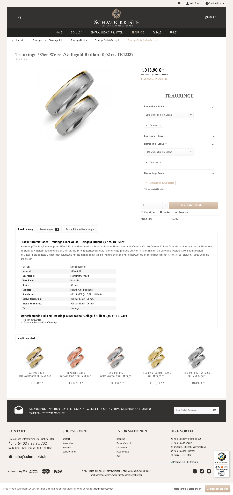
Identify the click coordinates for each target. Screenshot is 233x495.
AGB (118, 456)
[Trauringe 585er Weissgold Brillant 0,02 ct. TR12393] (197, 357)
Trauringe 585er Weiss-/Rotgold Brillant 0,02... (116, 375)
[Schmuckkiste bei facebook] (195, 472)
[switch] (221, 473)
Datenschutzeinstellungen (187, 488)
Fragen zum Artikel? (32, 319)
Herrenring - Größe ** (155, 143)
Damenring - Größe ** (155, 106)
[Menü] (227, 453)
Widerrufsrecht (123, 443)
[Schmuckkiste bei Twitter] (202, 472)
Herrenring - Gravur (154, 173)
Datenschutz (122, 451)
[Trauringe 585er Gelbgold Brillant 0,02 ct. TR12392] (157, 357)
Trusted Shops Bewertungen (80, 229)
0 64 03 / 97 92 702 (30, 443)
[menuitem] (179, 3)
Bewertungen (49, 229)
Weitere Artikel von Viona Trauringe (40, 322)
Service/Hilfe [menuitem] (215, 3)
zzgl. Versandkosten (159, 74)
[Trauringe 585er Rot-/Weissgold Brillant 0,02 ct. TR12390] (76, 357)
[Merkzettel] (179, 3)
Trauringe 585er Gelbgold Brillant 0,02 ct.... (157, 375)
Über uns (120, 439)
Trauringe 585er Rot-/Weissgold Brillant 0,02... (76, 375)
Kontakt (66, 439)
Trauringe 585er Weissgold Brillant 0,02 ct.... (197, 375)
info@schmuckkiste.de (32, 456)
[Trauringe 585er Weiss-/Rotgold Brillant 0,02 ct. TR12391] (116, 357)
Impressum (121, 447)
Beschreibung (25, 229)
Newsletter (68, 443)
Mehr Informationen (103, 488)
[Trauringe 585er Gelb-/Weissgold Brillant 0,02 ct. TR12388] (35, 357)
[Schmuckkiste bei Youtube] (209, 472)
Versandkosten (135, 471)
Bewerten (183, 212)
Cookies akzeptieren (217, 488)
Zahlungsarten (70, 451)
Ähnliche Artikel (26, 338)
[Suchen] (19, 17)
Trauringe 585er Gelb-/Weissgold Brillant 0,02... (35, 375)
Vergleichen (150, 212)
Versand (67, 447)
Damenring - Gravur (154, 136)
